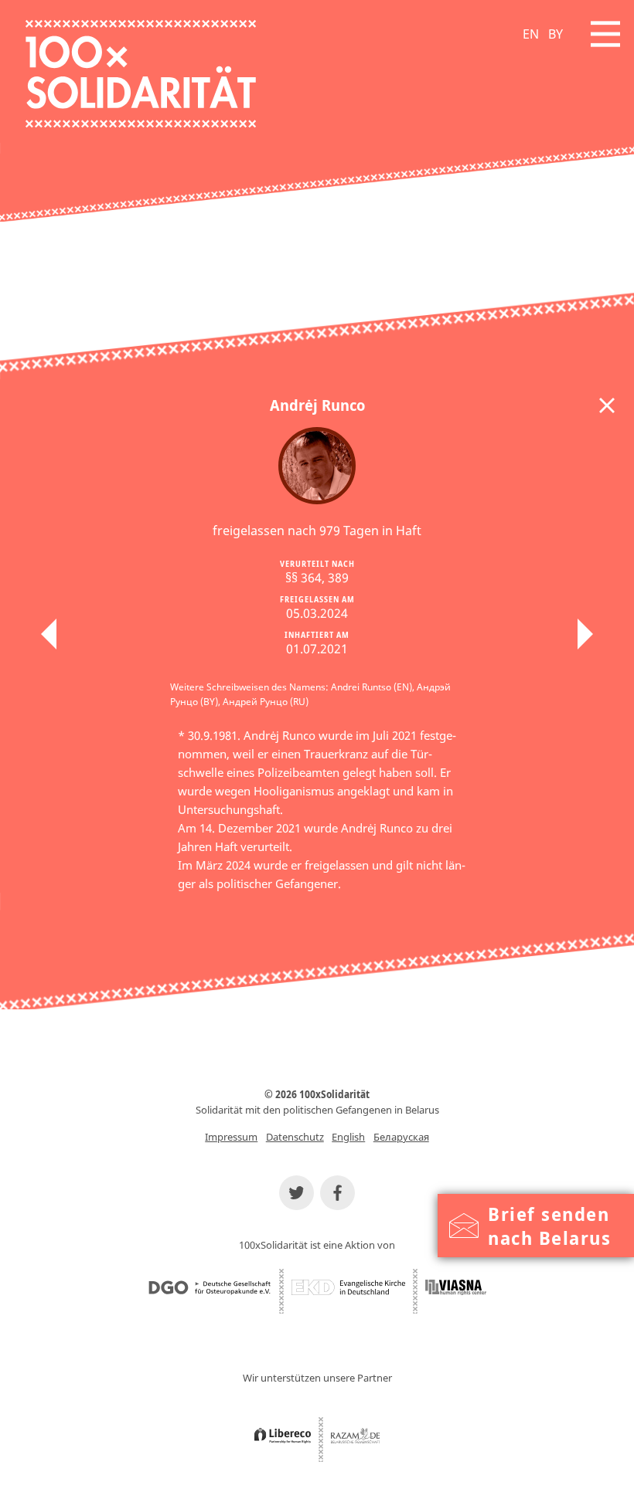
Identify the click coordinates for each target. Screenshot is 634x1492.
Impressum (231, 1137)
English (348, 1137)
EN (531, 33)
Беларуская (401, 1137)
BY (555, 33)
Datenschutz (295, 1137)
